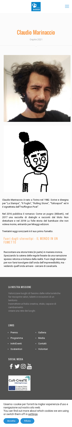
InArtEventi (16, 343)
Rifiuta (27, 421)
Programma (17, 338)
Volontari (43, 349)
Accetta (11, 421)
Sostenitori (16, 349)
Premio (14, 332)
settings (33, 414)
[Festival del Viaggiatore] (36, 6)
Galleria (42, 332)
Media (41, 338)
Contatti (42, 343)
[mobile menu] (67, 6)
